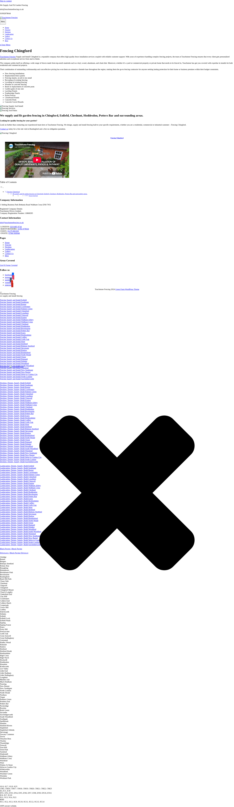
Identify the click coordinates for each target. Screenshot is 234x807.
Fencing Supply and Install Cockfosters (15, 307)
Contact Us (8, 39)
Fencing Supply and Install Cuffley (13, 337)
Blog (6, 41)
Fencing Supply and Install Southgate (14, 302)
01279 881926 (13, 231)
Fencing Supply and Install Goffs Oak (14, 339)
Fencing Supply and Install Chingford (14, 311)
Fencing (7, 30)
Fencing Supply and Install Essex (13, 333)
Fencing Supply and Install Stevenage (14, 348)
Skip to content (6, 1)
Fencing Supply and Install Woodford (14, 363)
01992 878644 (23, 229)
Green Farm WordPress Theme (127, 289)
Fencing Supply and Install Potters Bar (15, 331)
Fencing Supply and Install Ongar (13, 357)
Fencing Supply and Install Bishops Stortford (17, 346)
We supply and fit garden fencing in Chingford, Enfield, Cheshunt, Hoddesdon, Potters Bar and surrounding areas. (50, 194)
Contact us (4, 129)
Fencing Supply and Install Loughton (14, 313)
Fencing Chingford (117, 138)
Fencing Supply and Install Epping (13, 318)
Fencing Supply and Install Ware (12, 342)
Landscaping (9, 34)
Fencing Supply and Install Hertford (14, 344)
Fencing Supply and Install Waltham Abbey (17, 320)
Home (7, 28)
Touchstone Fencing (8, 57)
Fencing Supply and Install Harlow (13, 350)
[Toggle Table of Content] (2, 188)
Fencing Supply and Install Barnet (13, 304)
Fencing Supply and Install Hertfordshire (15, 335)
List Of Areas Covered (8, 265)
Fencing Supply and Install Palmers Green (16, 309)
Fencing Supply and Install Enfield (13, 300)
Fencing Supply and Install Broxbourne (15, 328)
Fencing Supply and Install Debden (13, 361)
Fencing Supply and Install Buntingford (15, 353)
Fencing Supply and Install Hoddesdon (15, 326)
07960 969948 (14, 233)
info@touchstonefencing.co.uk (12, 223)
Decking (8, 32)
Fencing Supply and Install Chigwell (14, 315)
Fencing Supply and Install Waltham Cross (16, 322)
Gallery (7, 36)
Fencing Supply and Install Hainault (14, 359)
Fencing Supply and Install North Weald (15, 355)
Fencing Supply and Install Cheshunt (14, 324)
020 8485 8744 (16, 227)
